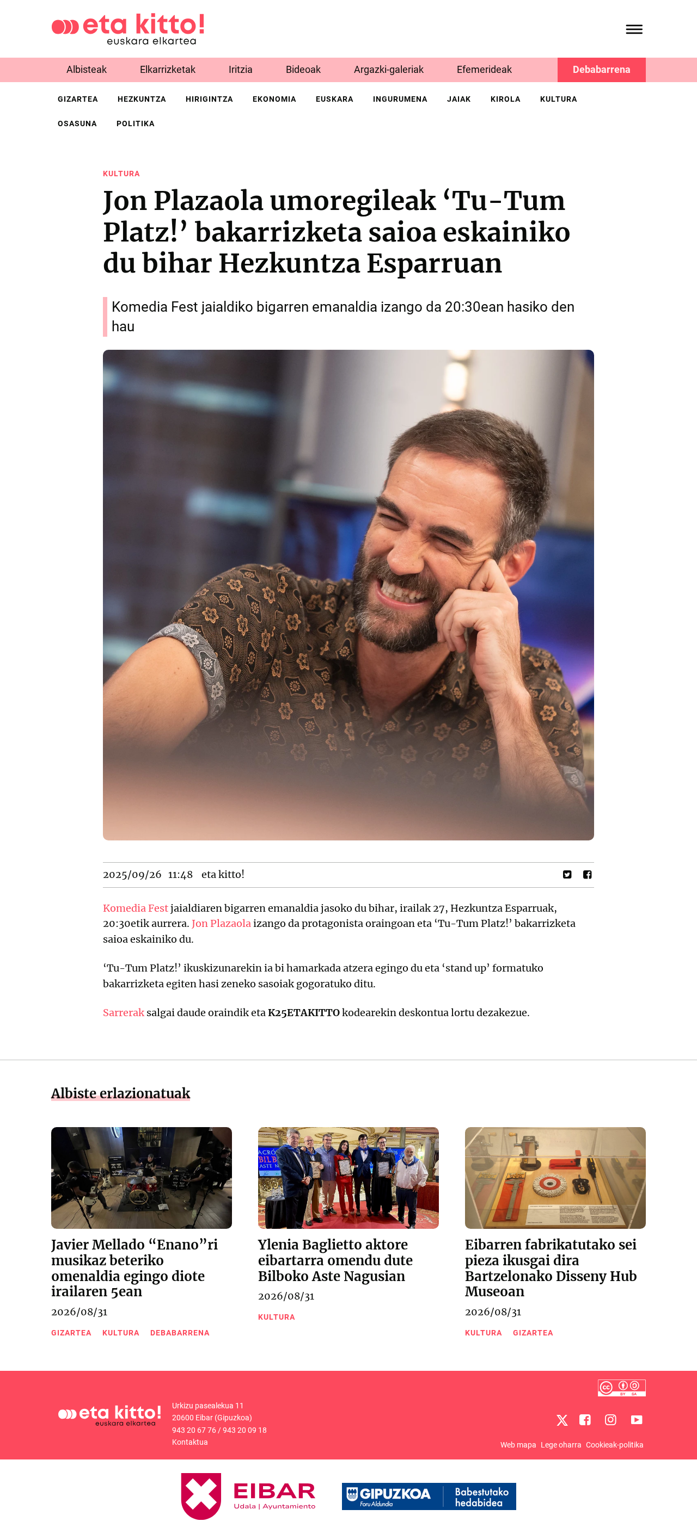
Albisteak (86, 69)
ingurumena (400, 99)
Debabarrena (602, 69)
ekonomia (274, 99)
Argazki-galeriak (389, 69)
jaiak (459, 99)
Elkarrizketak (167, 69)
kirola (506, 99)
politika (136, 123)
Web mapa (518, 1444)
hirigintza (209, 99)
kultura (558, 99)
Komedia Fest (135, 908)
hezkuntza (142, 99)
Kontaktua (190, 1442)
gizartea (78, 99)
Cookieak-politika (615, 1444)
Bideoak (303, 69)
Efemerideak (484, 69)
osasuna (77, 123)
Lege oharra (561, 1444)
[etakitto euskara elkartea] (127, 28)
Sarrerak (123, 1012)
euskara (334, 99)
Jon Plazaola (221, 923)
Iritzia (241, 69)
